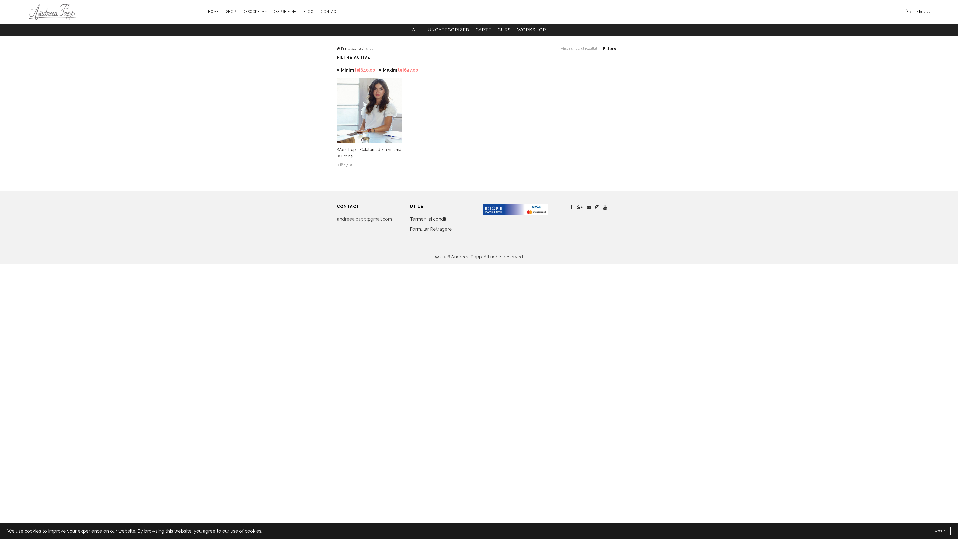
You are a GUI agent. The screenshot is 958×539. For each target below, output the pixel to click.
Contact (330, 12)
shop (231, 12)
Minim (358, 70)
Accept (941, 531)
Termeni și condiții (429, 219)
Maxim (400, 70)
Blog (308, 12)
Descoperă (253, 12)
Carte (483, 29)
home (213, 12)
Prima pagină (351, 48)
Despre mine (284, 12)
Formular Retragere (431, 229)
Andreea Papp (466, 256)
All (416, 29)
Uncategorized (448, 29)
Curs (504, 29)
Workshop (531, 29)
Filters (609, 48)
